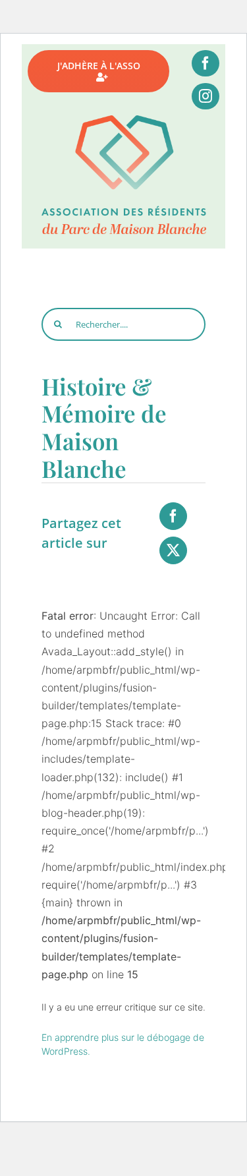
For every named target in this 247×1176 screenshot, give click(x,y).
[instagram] (205, 96)
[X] (173, 550)
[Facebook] (173, 516)
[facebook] (205, 63)
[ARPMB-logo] (123, 120)
